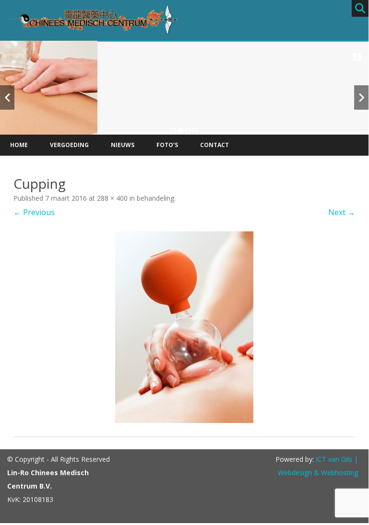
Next (361, 97)
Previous (7, 97)
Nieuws (122, 145)
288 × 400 (112, 198)
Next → (341, 212)
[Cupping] (184, 327)
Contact (214, 145)
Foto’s (167, 145)
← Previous (34, 212)
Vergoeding (69, 145)
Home (19, 145)
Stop (357, 57)
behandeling (155, 198)
